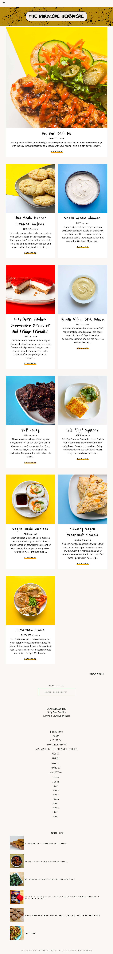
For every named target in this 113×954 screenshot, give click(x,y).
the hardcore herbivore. (49, 950)
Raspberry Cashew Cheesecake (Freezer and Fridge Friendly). (30, 325)
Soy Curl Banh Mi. (57, 133)
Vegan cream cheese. (82, 218)
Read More (57, 152)
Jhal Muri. (31, 934)
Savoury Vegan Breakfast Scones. (83, 532)
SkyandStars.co (84, 950)
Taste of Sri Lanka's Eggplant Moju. (46, 862)
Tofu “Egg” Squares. (82, 430)
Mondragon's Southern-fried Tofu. (46, 844)
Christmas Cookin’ (30, 630)
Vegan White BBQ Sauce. (82, 319)
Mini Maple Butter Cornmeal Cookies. (30, 221)
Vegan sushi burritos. (30, 529)
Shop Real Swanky (56, 712)
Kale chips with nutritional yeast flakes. (50, 880)
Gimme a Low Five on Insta (56, 716)
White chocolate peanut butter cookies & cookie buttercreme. (63, 916)
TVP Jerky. (30, 430)
